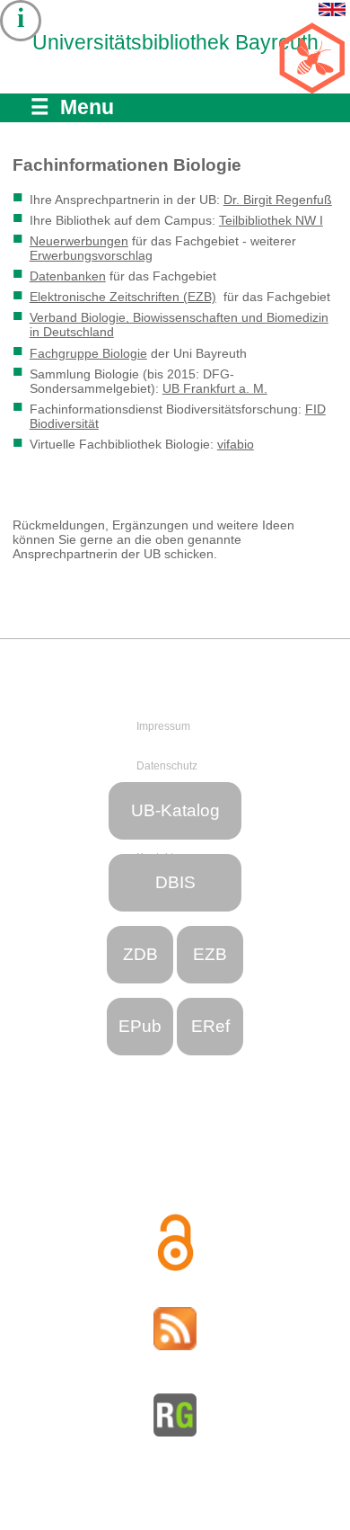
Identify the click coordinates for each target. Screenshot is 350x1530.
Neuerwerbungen (79, 241)
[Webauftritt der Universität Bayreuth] (180, 677)
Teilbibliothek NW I (271, 220)
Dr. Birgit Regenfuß (277, 199)
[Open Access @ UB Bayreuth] (175, 1242)
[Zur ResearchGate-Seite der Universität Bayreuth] (175, 1415)
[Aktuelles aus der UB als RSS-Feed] (175, 1328)
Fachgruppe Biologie (88, 353)
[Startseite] (60, 79)
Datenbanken (68, 276)
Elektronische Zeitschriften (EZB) (123, 296)
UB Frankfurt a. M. (214, 388)
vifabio (235, 444)
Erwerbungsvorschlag (91, 255)
